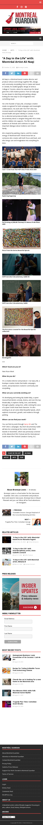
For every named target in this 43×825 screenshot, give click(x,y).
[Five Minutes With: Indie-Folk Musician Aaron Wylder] (6, 693)
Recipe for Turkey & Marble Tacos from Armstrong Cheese (26, 669)
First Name (8, 626)
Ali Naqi (28, 453)
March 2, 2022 (18, 564)
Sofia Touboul (29, 555)
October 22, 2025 (9, 67)
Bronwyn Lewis (23, 67)
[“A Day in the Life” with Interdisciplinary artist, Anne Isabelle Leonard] (6, 551)
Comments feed (7, 791)
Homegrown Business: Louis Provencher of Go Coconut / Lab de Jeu (26, 657)
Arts (14, 457)
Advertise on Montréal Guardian (13, 757)
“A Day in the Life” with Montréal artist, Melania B (26, 561)
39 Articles (32, 490)
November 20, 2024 (20, 542)
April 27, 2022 (18, 555)
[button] (39, 2)
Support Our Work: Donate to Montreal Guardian (18, 771)
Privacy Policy (6, 764)
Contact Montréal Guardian (11, 760)
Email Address (9, 619)
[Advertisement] (18, 726)
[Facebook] (17, 7)
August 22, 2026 (18, 684)
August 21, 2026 (18, 695)
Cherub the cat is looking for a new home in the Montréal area (27, 680)
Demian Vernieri (30, 564)
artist (6, 457)
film (21, 457)
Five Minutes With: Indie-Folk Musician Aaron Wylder (24, 692)
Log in (4, 784)
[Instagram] (21, 7)
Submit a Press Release (10, 767)
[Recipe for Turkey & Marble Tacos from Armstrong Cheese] (6, 670)
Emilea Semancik (33, 542)
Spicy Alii (27, 424)
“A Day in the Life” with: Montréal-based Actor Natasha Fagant (26, 538)
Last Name (8, 633)
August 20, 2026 (18, 706)
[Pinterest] (26, 7)
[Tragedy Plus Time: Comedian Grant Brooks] (6, 704)
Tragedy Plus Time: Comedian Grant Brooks (24, 703)
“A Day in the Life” (14, 453)
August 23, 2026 (18, 673)
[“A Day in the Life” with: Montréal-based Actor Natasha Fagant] (6, 539)
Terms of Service (7, 774)
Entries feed (6, 788)
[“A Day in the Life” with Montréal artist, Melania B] (6, 562)
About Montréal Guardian (10, 753)
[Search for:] (21, 43)
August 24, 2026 (18, 662)
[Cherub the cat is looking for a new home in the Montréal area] (6, 682)
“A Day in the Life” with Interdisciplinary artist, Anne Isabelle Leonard (24, 551)
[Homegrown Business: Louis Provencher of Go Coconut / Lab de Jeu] (6, 657)
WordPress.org (7, 795)
